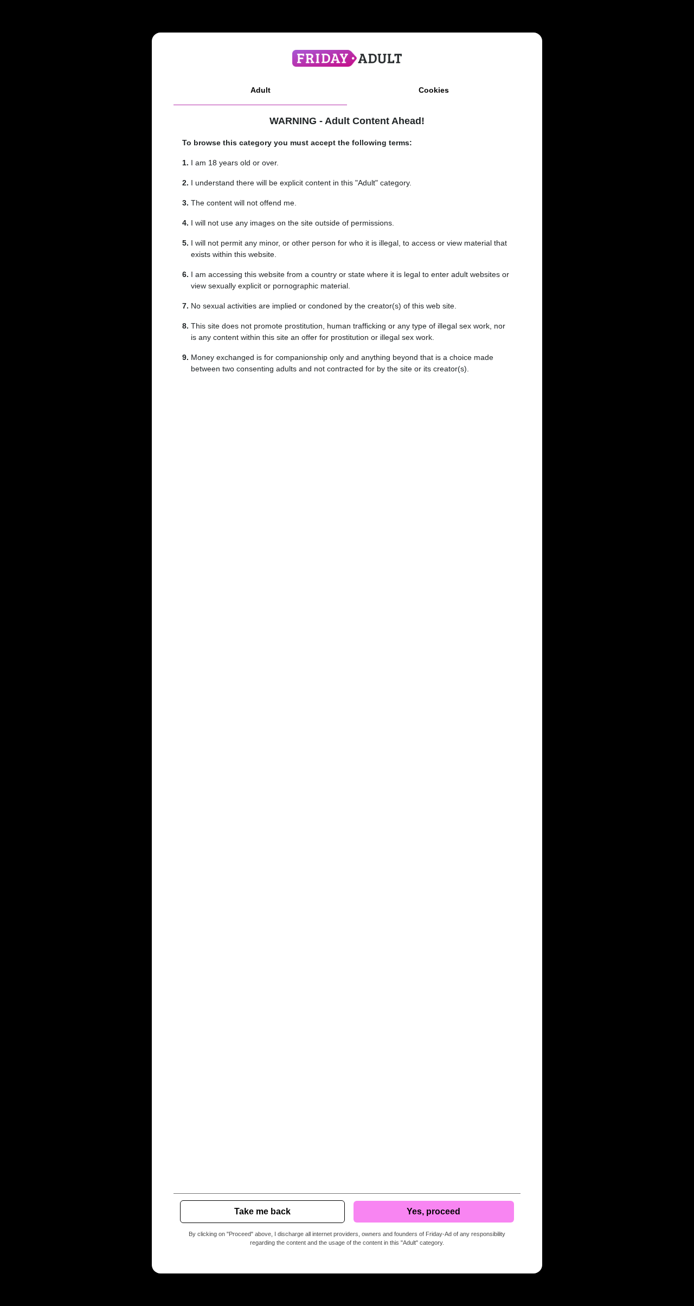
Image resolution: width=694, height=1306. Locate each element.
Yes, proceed (433, 1211)
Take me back (262, 1211)
